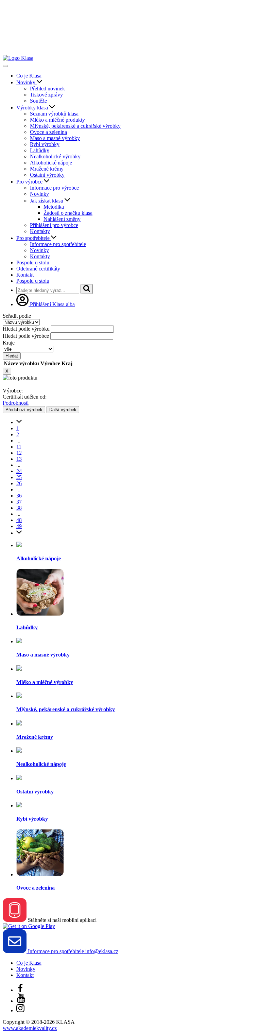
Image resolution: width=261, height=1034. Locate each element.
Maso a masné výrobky (55, 138)
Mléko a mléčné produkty (57, 120)
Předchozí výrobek (23, 409)
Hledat (11, 355)
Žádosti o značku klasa (68, 213)
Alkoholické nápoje (51, 162)
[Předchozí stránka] (19, 422)
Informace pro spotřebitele (58, 244)
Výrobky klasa (32, 107)
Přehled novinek (47, 88)
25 (19, 477)
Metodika (54, 207)
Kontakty (40, 231)
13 (19, 459)
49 (19, 526)
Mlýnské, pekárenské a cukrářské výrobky (75, 126)
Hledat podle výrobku (26, 329)
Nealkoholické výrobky (55, 156)
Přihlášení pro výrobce (54, 225)
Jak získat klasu (47, 201)
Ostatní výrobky (47, 175)
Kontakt (25, 275)
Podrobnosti (16, 403)
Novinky (26, 82)
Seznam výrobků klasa (54, 114)
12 (19, 453)
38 (19, 508)
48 (19, 520)
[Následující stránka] (19, 533)
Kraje (9, 343)
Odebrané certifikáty (38, 268)
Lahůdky (39, 150)
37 (19, 502)
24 (19, 471)
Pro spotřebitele (33, 238)
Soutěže (38, 101)
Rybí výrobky (44, 144)
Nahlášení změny (62, 219)
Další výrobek (62, 409)
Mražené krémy (47, 169)
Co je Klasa (28, 75)
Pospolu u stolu (32, 262)
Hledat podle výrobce (26, 336)
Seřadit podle (17, 316)
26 (19, 483)
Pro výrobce (30, 182)
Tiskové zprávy (46, 95)
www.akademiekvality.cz (30, 1028)
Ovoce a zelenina (48, 132)
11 (18, 447)
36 (19, 495)
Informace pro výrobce (54, 188)
